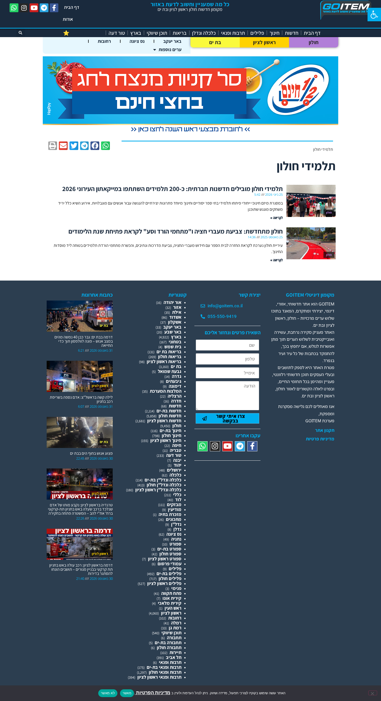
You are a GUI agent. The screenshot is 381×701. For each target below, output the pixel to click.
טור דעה (117, 33)
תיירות (175, 652)
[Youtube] (34, 7)
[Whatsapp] (14, 7)
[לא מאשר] (372, 693)
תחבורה (174, 638)
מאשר (127, 693)
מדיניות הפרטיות (152, 692)
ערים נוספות (170, 49)
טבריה (175, 450)
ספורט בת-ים (169, 549)
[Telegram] (44, 7)
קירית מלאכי (169, 603)
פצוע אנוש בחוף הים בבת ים (91, 453)
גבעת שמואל (169, 371)
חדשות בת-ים (169, 411)
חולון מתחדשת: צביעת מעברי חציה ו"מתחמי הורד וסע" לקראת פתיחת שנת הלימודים (175, 231)
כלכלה (175, 475)
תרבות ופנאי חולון (165, 672)
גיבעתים (173, 381)
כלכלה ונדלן (204, 33)
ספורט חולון (170, 554)
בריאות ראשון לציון (164, 361)
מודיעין (174, 509)
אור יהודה (172, 302)
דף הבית (71, 7)
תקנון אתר (324, 430)
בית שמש (172, 347)
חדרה (176, 401)
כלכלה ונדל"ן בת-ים (163, 480)
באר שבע (172, 332)
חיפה (176, 445)
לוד (178, 499)
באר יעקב (172, 41)
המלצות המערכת (165, 391)
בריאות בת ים (169, 352)
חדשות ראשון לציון (164, 421)
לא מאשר (108, 693)
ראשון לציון (264, 42)
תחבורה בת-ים (168, 642)
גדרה (176, 376)
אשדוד (175, 317)
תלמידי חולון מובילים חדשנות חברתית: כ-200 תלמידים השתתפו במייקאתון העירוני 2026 (172, 188)
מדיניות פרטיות (320, 439)
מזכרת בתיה (170, 514)
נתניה (176, 539)
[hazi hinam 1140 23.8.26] (190, 132)
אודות (68, 19)
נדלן (177, 529)
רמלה (176, 623)
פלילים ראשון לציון (164, 583)
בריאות (180, 33)
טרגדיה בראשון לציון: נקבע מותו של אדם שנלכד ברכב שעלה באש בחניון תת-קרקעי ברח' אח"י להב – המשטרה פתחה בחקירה (80, 509)
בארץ (135, 33)
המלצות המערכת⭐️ (83, 33)
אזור (177, 307)
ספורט (175, 544)
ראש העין (173, 608)
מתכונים (173, 519)
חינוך (274, 33)
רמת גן (175, 628)
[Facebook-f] (54, 7)
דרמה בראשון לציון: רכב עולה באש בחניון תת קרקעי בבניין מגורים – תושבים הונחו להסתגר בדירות (81, 569)
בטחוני (175, 342)
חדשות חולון (170, 416)
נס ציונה (137, 41)
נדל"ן (176, 524)
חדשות (291, 33)
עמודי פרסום (169, 564)
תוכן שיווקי (157, 33)
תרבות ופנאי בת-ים (164, 667)
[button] (374, 14)
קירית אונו (172, 598)
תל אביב (173, 657)
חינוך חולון (171, 435)
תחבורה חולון (169, 647)
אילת (176, 312)
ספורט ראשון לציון (164, 559)
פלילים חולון (170, 578)
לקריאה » (276, 217)
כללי (177, 495)
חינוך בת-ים (170, 430)
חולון (314, 42)
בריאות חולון (169, 356)
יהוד (177, 465)
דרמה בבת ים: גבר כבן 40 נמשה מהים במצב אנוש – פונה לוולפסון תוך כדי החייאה (83, 341)
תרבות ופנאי (233, 33)
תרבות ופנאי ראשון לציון (159, 677)
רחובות (104, 41)
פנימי (176, 588)
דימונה (175, 386)
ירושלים (174, 470)
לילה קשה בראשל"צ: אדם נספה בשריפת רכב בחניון (81, 399)
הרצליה (174, 396)
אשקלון (174, 322)
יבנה (177, 460)
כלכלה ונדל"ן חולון (164, 485)
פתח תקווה (171, 593)
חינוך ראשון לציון (165, 440)
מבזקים (174, 504)
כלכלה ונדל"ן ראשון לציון (158, 490)
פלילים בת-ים (169, 573)
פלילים (257, 33)
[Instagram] (24, 7)
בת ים (215, 42)
